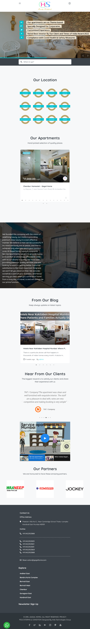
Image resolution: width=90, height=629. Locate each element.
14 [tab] (68, 200)
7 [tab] (43, 200)
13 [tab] (64, 200)
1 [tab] (22, 200)
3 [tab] (29, 200)
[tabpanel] (45, 176)
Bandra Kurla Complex (29, 577)
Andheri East (25, 573)
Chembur (23, 589)
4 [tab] (33, 200)
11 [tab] (57, 200)
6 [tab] (40, 200)
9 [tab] (50, 200)
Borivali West (25, 585)
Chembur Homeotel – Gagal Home (37, 186)
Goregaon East (26, 593)
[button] (22, 401)
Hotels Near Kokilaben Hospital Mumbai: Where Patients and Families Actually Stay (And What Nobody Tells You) (45, 348)
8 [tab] (47, 200)
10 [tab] (54, 200)
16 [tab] (47, 203)
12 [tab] (61, 200)
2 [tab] (25, 200)
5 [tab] (36, 200)
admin (41, 359)
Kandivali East (25, 597)
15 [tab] (43, 203)
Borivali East (25, 581)
